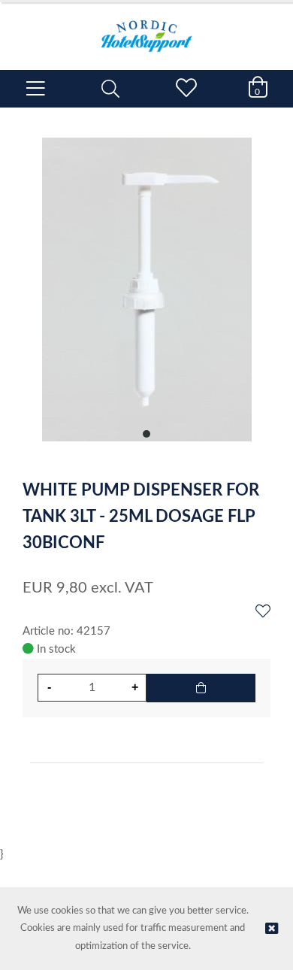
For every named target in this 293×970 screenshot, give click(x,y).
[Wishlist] (262, 612)
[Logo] (146, 28)
